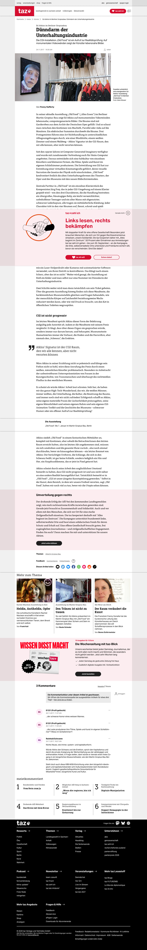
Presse (78, 851)
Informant (79, 935)
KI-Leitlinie (124, 931)
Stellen (78, 848)
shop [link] (38, 3)
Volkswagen (51, 844)
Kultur (29, 19)
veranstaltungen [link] (29, 3)
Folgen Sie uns (109, 823)
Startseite (20, 19)
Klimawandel (51, 848)
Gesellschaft (22, 844)
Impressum (101, 935)
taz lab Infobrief (52, 888)
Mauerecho (21, 888)
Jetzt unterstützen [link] (49, 543)
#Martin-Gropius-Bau (53, 554)
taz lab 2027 (80, 892)
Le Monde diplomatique (115, 885)
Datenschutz (90, 935)
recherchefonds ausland (115, 848)
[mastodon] (118, 824)
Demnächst (80, 877)
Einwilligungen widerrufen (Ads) (88, 939)
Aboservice (51, 914)
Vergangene (80, 888)
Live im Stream (81, 884)
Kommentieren (52, 561)
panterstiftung (111, 851)
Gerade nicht (120, 213)
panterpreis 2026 (112, 855)
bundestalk (21, 877)
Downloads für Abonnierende (58, 921)
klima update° (22, 884)
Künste (36, 19)
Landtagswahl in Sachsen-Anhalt (57, 839)
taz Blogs (108, 878)
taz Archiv (109, 889)
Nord (19, 859)
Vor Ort (78, 881)
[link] (49, 11)
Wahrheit (20, 862)
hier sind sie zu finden (63, 700)
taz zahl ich (109, 844)
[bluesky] (123, 824)
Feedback (50, 910)
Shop (19, 918)
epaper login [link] (124, 3)
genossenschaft (111, 840)
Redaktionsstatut (92, 931)
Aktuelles (79, 837)
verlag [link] (19, 3)
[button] (129, 11)
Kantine (20, 914)
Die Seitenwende (82, 844)
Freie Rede (21, 892)
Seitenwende (117, 935)
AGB (109, 935)
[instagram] (128, 824)
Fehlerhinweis (65, 561)
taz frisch (50, 881)
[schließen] (128, 213)
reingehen (21, 895)
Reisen (19, 911)
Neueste (101, 686)
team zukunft (51, 877)
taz (23, 823)
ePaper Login (51, 918)
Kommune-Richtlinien (110, 931)
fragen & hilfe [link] (46, 3)
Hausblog (79, 840)
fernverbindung (23, 881)
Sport (19, 851)
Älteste (108, 686)
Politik (19, 837)
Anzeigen (21, 922)
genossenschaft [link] (112, 3)
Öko (18, 840)
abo (106, 837)
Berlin (19, 855)
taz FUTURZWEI (111, 881)
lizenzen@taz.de (33, 935)
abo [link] (103, 3)
